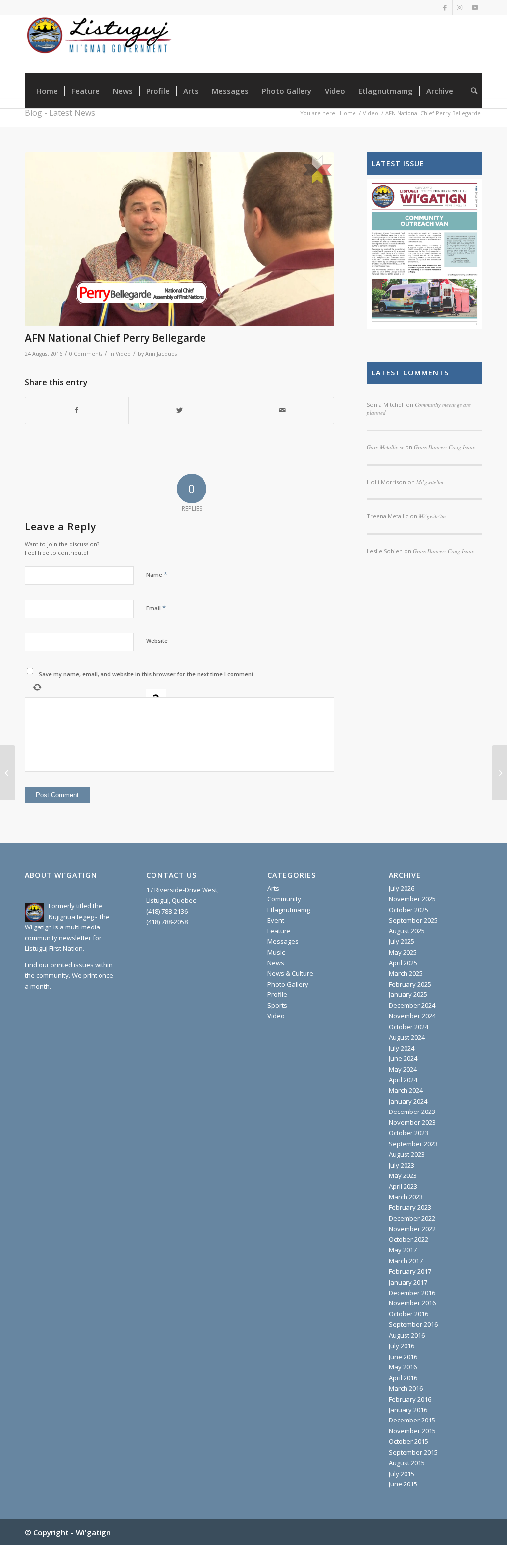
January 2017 (408, 1282)
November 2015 (412, 1430)
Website (157, 640)
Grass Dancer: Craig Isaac (443, 551)
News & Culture (290, 973)
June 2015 (403, 1484)
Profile (277, 994)
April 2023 (403, 1186)
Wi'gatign (93, 1532)
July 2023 (401, 1165)
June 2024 (403, 1058)
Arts (273, 888)
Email (156, 607)
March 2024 (406, 1090)
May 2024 (403, 1069)
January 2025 (408, 994)
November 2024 (412, 1015)
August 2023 (407, 1154)
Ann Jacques (161, 353)
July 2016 (401, 1345)
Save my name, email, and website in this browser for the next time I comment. (147, 674)
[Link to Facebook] (445, 7)
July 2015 (401, 1473)
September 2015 (413, 1452)
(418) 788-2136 (167, 911)
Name (156, 574)
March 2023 (406, 1196)
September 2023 (413, 1143)
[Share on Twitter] (180, 410)
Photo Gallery (287, 984)
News (275, 962)
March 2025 (406, 973)
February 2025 (410, 984)
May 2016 (403, 1366)
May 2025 (403, 952)
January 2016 (408, 1409)
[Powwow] (7, 772)
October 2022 (408, 1239)
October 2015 (408, 1441)
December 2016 (412, 1292)
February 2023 (410, 1207)
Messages (283, 941)
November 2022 (412, 1228)
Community (284, 898)
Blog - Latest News (60, 112)
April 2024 (403, 1079)
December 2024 (412, 1005)
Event (275, 920)
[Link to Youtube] (474, 7)
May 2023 (403, 1175)
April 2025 (403, 962)
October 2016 (408, 1313)
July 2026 (401, 888)
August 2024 (407, 1037)
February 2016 (410, 1399)
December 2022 (412, 1218)
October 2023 (408, 1132)
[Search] (470, 90)
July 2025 (401, 941)
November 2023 (412, 1122)
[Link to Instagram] (460, 7)
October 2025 (408, 909)
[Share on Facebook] (76, 410)
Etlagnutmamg (288, 909)
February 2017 (410, 1271)
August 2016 (407, 1335)
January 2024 (408, 1101)
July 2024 (401, 1048)
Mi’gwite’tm (432, 516)
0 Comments (85, 353)
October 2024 (408, 1026)
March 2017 (406, 1260)
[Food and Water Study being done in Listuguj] (499, 772)
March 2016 (406, 1388)
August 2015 (407, 1462)
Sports (277, 1005)
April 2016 (403, 1377)
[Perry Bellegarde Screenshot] (179, 239)
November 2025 (412, 898)
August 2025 (407, 931)
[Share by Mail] (282, 410)
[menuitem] (47, 90)
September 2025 (413, 920)
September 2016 (413, 1324)
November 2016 (412, 1302)
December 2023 (412, 1111)
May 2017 (403, 1249)
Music (276, 952)
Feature (279, 931)
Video (123, 353)
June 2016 (403, 1356)
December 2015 (412, 1420)
